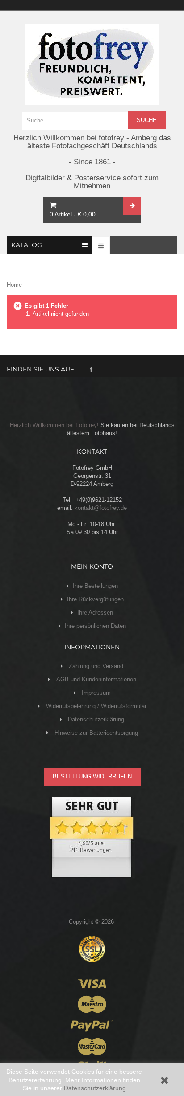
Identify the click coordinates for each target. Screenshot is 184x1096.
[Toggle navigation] (101, 245)
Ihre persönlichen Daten (95, 626)
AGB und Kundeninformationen (95, 679)
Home (14, 284)
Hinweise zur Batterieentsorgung (95, 732)
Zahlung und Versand (95, 666)
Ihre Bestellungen (95, 586)
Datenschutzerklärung (95, 1088)
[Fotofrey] (92, 64)
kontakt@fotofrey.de (101, 508)
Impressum (95, 692)
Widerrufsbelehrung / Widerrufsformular (95, 706)
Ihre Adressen (95, 612)
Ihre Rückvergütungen (95, 599)
